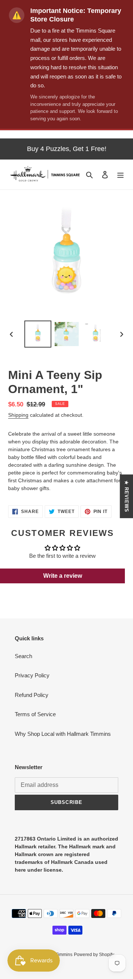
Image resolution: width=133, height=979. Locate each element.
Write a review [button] (62, 576)
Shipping (18, 415)
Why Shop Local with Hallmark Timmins (63, 734)
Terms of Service (35, 714)
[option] (37, 334)
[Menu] (120, 174)
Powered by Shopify (94, 954)
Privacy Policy (32, 675)
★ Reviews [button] (126, 496)
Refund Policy (31, 695)
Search (23, 656)
